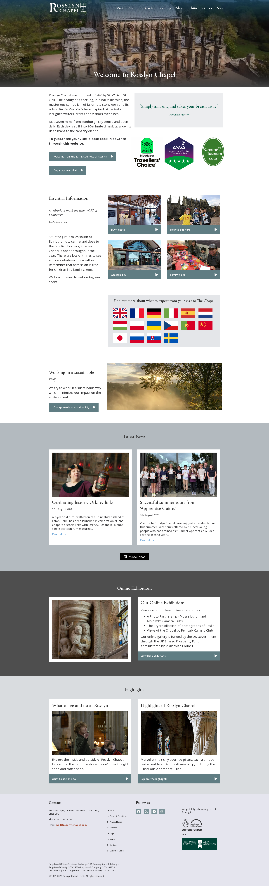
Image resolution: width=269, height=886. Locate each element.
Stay (220, 8)
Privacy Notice (116, 822)
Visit (120, 8)
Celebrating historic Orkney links (82, 502)
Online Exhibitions (134, 588)
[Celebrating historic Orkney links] (90, 474)
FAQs (112, 810)
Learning (164, 8)
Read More (59, 534)
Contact (113, 845)
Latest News (135, 437)
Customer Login (117, 850)
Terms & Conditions (118, 816)
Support (113, 827)
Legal (112, 833)
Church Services (200, 8)
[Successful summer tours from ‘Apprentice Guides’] (178, 474)
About (133, 8)
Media (112, 839)
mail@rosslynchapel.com (71, 824)
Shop (180, 8)
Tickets (148, 8)
